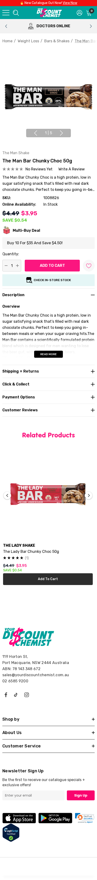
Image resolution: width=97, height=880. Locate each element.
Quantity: (10, 254)
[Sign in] (79, 12)
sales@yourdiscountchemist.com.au (35, 675)
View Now (70, 3)
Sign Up (80, 795)
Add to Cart (48, 579)
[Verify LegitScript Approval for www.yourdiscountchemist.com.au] (11, 832)
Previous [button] (35, 133)
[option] (48, 26)
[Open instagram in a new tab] (26, 694)
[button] (85, 818)
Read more (48, 354)
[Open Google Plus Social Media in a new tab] (15, 694)
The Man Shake (15, 153)
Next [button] (61, 133)
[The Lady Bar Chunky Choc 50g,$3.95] (48, 494)
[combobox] (15, 12)
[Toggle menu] (5, 12)
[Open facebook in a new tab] (6, 694)
